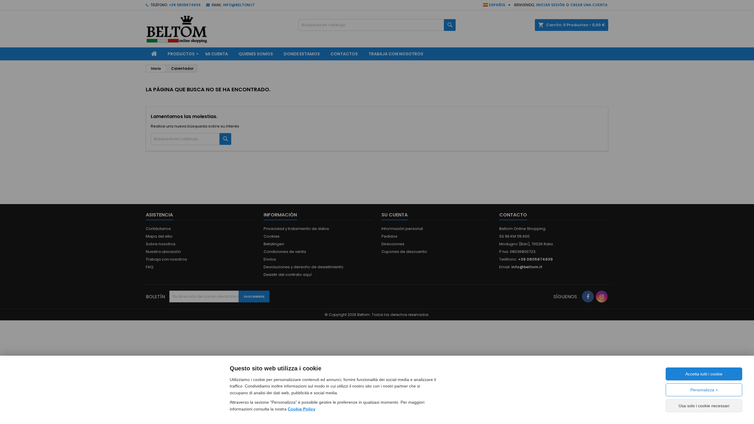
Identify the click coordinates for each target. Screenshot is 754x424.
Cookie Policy (301, 409)
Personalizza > (704, 389)
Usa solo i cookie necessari (704, 405)
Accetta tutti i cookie (703, 374)
